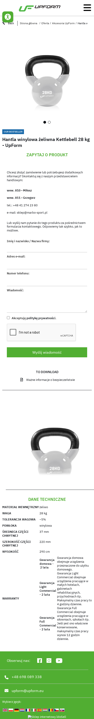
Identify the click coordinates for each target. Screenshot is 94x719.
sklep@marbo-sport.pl (32, 213)
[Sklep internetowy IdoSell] (47, 717)
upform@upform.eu (28, 690)
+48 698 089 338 (27, 676)
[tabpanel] (47, 78)
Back (10, 23)
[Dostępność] (7, 16)
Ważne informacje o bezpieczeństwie (50, 380)
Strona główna (28, 23)
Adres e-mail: (16, 256)
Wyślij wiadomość (47, 352)
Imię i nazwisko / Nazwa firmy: (28, 241)
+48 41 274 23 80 (25, 205)
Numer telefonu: (18, 273)
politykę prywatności (40, 318)
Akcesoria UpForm (63, 23)
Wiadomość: (15, 290)
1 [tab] (44, 122)
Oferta (45, 23)
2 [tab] (49, 122)
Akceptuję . (33, 318)
